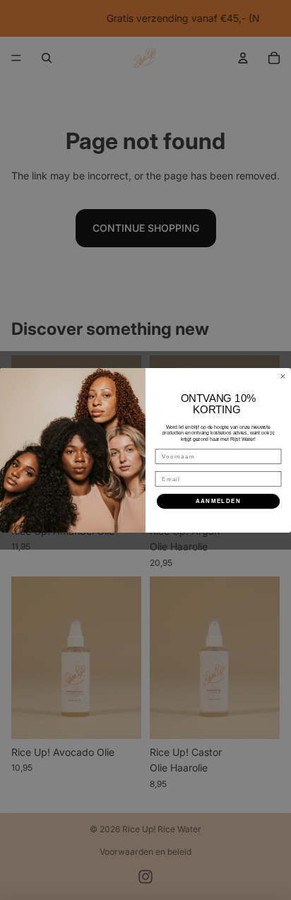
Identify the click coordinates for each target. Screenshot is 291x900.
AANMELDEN (219, 500)
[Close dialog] (282, 376)
